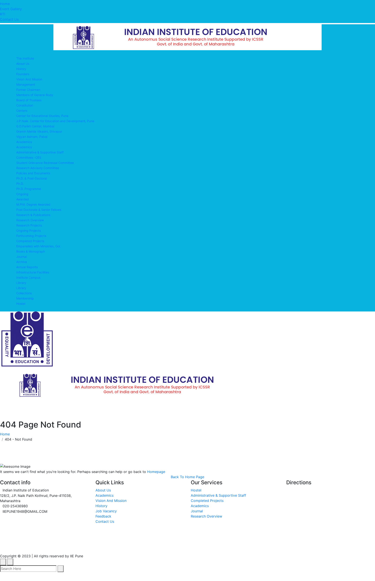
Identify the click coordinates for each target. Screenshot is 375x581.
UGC (56, 546)
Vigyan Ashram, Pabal (31, 136)
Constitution (24, 105)
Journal (21, 256)
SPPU (102, 546)
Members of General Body (34, 95)
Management (25, 84)
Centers (21, 110)
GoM (161, 546)
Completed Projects (30, 241)
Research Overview (30, 220)
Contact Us (9, 19)
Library (21, 283)
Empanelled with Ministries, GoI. (38, 246)
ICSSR (123, 546)
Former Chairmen (28, 90)
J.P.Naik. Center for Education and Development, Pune (55, 121)
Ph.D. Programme (28, 189)
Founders (22, 74)
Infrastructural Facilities (32, 272)
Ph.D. (20, 183)
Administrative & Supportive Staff (40, 152)
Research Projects (29, 225)
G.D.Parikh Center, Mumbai (35, 126)
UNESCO (79, 546)
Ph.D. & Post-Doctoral (31, 178)
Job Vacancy (106, 511)
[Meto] (187, 37)
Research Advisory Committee (37, 168)
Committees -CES (28, 157)
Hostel (20, 303)
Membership (25, 298)
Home (5, 4)
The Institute (25, 58)
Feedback (103, 516)
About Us (22, 63)
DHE (143, 546)
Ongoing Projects (28, 230)
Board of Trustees (28, 100)
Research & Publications (33, 215)
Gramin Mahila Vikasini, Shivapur (39, 131)
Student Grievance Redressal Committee (45, 163)
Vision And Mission (29, 79)
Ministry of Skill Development (205, 546)
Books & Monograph (30, 251)
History (21, 69)
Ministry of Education (21, 546)
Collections (24, 293)
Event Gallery (11, 9)
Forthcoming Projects (31, 236)
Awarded (22, 199)
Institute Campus (28, 277)
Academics (24, 142)
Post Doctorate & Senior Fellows (38, 209)
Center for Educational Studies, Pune (42, 116)
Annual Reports (27, 267)
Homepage (156, 471)
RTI (2, 14)
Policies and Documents (33, 173)
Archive (21, 262)
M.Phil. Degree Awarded (33, 204)
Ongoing (22, 194)
